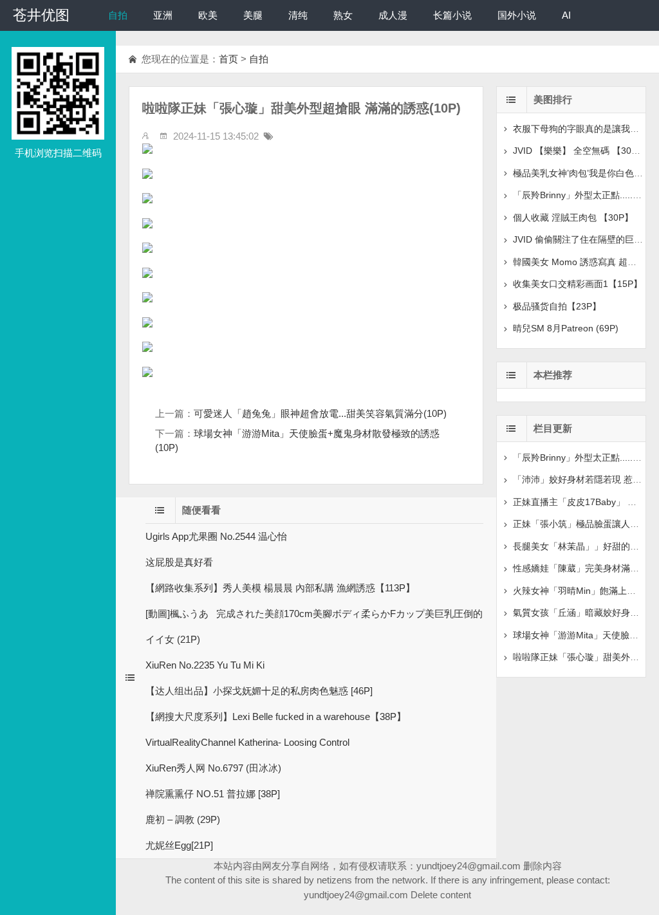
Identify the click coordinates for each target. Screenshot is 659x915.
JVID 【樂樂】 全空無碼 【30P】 (579, 150)
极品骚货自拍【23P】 (557, 306)
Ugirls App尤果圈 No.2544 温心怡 (216, 536)
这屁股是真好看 (179, 562)
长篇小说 (452, 15)
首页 (228, 58)
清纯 (298, 15)
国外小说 (516, 15)
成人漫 (392, 15)
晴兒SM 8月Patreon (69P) (565, 328)
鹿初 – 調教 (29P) (182, 819)
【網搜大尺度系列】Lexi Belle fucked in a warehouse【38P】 (275, 716)
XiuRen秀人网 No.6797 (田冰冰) (213, 767)
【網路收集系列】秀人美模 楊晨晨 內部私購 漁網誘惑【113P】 (280, 587)
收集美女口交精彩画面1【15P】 (577, 284)
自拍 (117, 15)
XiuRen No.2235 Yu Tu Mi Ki (205, 665)
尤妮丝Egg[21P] (179, 845)
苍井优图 (41, 15)
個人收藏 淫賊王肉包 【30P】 (573, 217)
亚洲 (162, 15)
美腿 (253, 15)
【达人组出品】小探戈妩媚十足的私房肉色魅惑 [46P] (259, 690)
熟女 (343, 15)
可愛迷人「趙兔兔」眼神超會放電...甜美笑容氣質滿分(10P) (320, 413)
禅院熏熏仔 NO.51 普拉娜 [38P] (212, 793)
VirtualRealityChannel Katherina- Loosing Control (247, 742)
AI (566, 15)
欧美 (208, 15)
